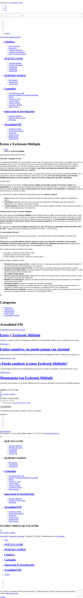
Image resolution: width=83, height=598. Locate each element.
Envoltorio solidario (15, 105)
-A (5, 6)
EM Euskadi (13, 80)
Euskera (7, 33)
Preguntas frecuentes (16, 65)
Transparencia (13, 82)
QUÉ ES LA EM (13, 58)
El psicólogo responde (16, 131)
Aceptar (2, 597)
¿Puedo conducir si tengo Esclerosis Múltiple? (33, 363)
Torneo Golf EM (14, 103)
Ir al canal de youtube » (8, 394)
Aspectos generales (15, 63)
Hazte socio (13, 48)
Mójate (11, 97)
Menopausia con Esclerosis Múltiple (26, 378)
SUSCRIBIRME (6, 407)
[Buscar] (23, 15)
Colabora (9, 41)
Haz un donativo (14, 46)
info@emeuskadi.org (52, 433)
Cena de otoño (14, 101)
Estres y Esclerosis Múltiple (20, 335)
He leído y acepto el (16, 403)
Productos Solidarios (16, 50)
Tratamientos (13, 67)
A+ (5, 10)
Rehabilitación (13, 137)
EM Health (12, 120)
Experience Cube (14, 99)
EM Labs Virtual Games (17, 118)
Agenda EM (13, 71)
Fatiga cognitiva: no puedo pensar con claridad (34, 349)
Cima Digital (60, 536)
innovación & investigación (19, 111)
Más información (12, 593)
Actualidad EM (12, 124)
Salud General (13, 139)
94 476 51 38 (15, 3)
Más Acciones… (14, 107)
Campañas (10, 88)
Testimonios (13, 69)
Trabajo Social (13, 135)
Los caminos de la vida (16, 93)
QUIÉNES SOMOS (15, 75)
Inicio (6, 149)
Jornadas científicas (15, 116)
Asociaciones (13, 84)
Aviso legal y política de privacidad (22, 403)
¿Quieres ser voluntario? (17, 52)
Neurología (12, 133)
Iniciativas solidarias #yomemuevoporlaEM (23, 95)
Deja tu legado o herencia (17, 54)
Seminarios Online (15, 129)
